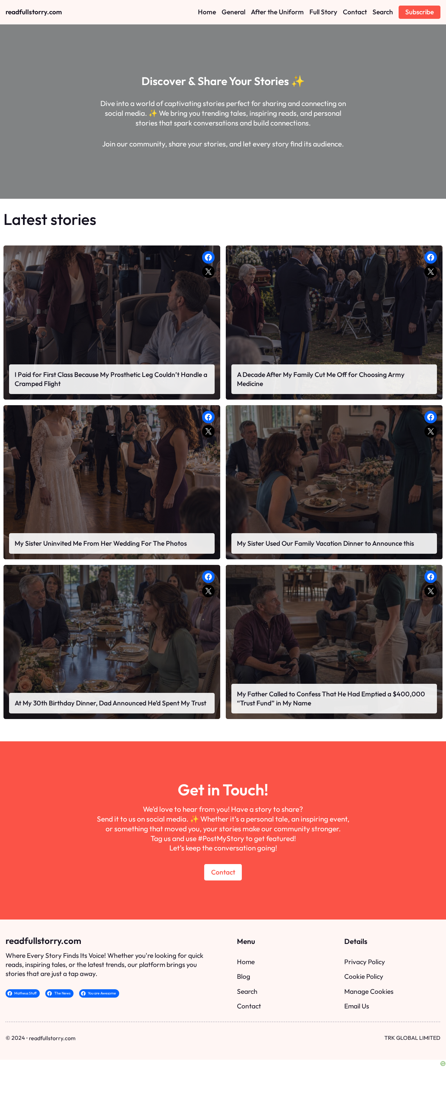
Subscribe (419, 12)
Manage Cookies (368, 991)
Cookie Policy (363, 976)
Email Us (356, 1006)
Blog (243, 976)
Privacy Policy (364, 962)
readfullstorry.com (34, 12)
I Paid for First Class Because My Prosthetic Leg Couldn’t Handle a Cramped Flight (111, 379)
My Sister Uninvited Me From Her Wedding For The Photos (101, 543)
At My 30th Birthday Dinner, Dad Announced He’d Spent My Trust (110, 703)
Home (246, 962)
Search (247, 991)
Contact (223, 872)
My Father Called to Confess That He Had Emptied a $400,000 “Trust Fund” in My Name (331, 698)
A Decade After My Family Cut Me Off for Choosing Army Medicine (321, 379)
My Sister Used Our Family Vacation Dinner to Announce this (325, 543)
